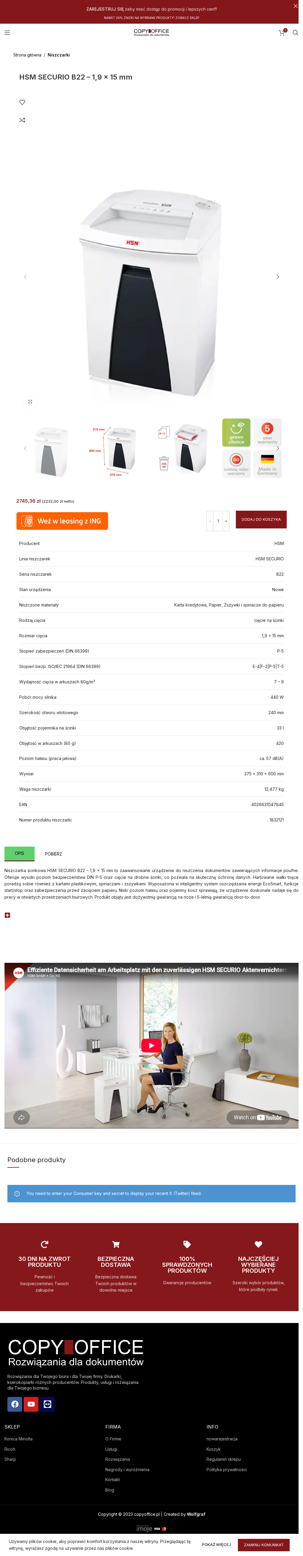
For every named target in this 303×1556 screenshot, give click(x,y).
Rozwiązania (117, 1459)
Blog (109, 1489)
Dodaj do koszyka (261, 519)
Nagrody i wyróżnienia (127, 1469)
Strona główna (27, 54)
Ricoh (9, 1449)
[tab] (19, 854)
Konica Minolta (18, 1438)
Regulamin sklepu (224, 1459)
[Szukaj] (296, 32)
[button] (25, 277)
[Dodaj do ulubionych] (22, 102)
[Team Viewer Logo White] (47, 1404)
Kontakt (112, 1479)
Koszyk (214, 1449)
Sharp (10, 1459)
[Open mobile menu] (7, 32)
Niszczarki (59, 54)
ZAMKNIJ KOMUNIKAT (264, 1544)
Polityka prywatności (227, 1469)
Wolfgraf (196, 1514)
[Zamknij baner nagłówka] (295, 6)
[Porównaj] (22, 120)
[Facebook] (14, 1404)
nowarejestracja (222, 1438)
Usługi (111, 1449)
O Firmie (113, 1438)
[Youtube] (31, 1404)
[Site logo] (151, 32)
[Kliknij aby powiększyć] (30, 401)
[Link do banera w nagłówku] (151, 6)
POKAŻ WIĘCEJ (217, 1544)
